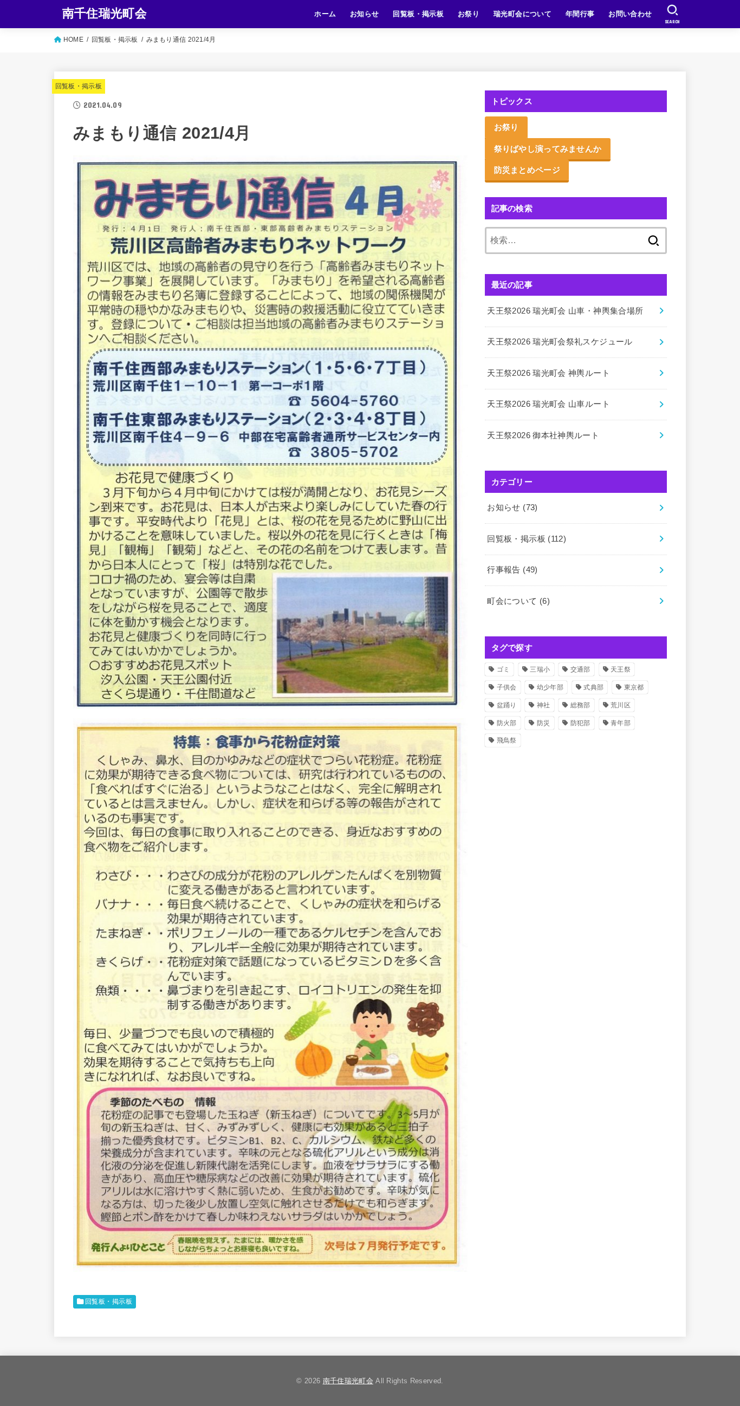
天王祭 (621, 669)
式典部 (593, 687)
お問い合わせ (630, 14)
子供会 (507, 687)
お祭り (468, 14)
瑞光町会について (522, 14)
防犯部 (580, 723)
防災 (543, 723)
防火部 (507, 723)
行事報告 (512, 569)
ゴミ (503, 669)
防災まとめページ (527, 169)
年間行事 (580, 14)
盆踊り (507, 705)
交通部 (580, 669)
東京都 (634, 687)
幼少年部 (550, 687)
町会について (518, 601)
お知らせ (364, 14)
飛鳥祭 (507, 740)
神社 (543, 705)
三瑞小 (540, 669)
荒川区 (621, 705)
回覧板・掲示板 (418, 14)
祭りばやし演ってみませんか (548, 148)
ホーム (325, 14)
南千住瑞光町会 (104, 13)
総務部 (580, 705)
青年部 (621, 723)
